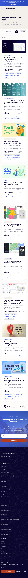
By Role (3, 508)
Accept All (8, 571)
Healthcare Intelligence (6, 489)
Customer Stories (5, 510)
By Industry (4, 505)
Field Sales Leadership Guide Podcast (10, 519)
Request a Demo (5, 553)
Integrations (4, 494)
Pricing (2, 499)
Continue (14, 440)
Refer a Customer (5, 534)
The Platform (4, 484)
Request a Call (7, 557)
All (16, 31)
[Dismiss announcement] (26, 3)
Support (3, 548)
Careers (3, 543)
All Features (4, 486)
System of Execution (6, 529)
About (2, 541)
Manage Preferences (21, 571)
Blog (2, 522)
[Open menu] (24, 8)
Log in (2, 551)
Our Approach (4, 496)
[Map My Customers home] (9, 8)
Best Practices (23, 31)
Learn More (12, 4)
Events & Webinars (5, 517)
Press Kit (3, 532)
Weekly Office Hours (6, 527)
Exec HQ (3, 491)
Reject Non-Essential (7, 575)
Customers (3, 546)
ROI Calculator (4, 524)
